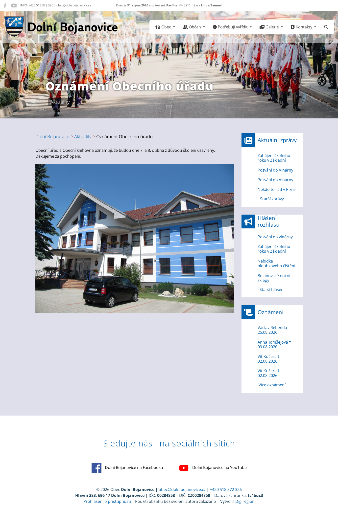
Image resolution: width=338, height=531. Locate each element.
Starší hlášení (272, 289)
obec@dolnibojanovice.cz (182, 489)
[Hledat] (326, 27)
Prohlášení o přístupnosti (107, 501)
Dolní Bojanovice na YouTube (219, 467)
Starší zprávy (272, 198)
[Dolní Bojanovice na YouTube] (14, 5)
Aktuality (82, 136)
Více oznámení (272, 385)
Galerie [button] (272, 27)
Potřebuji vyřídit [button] (233, 27)
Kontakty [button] (304, 27)
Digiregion (245, 501)
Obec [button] (166, 27)
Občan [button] (195, 27)
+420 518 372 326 (226, 489)
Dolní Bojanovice (52, 136)
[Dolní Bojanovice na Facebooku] (5, 5)
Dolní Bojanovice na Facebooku (133, 467)
